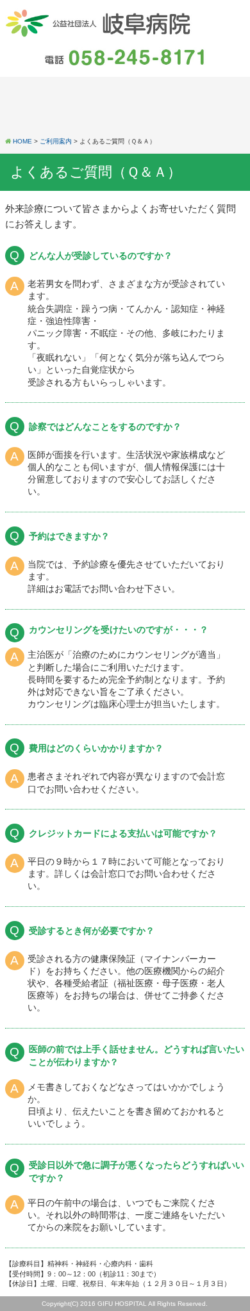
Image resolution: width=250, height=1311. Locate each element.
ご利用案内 (56, 141)
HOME (22, 141)
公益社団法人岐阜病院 (99, 22)
